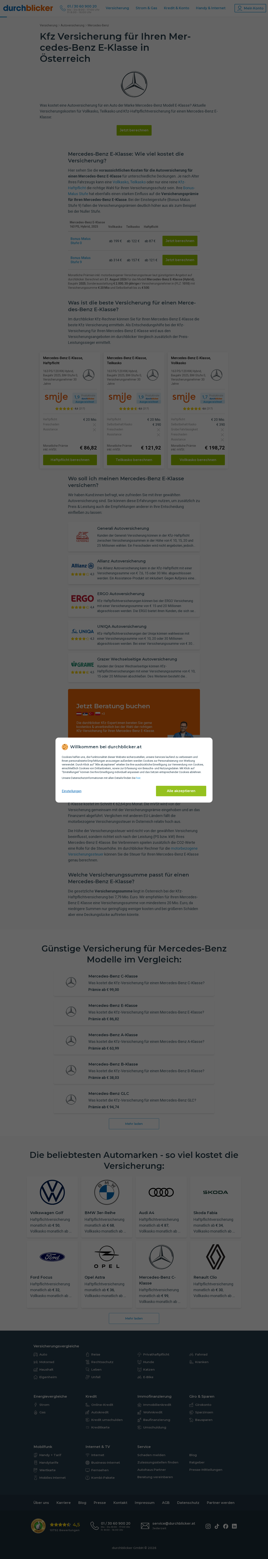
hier (138, 778)
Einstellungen (71, 791)
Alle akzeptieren (181, 791)
